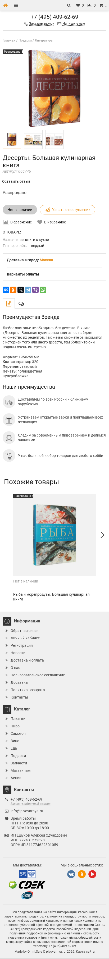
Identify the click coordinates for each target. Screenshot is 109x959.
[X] (20, 290)
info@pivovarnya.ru (27, 811)
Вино (15, 741)
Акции (16, 778)
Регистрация (22, 645)
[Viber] (35, 290)
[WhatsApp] (43, 290)
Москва (46, 260)
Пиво (15, 726)
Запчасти (19, 763)
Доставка (19, 682)
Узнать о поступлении (71, 210)
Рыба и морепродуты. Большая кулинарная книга (51, 596)
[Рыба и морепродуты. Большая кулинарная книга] (54, 535)
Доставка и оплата (27, 660)
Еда (14, 748)
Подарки (18, 756)
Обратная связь (25, 630)
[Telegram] (28, 290)
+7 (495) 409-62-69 (54, 17)
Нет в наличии (19, 210)
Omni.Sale (35, 951)
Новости (18, 653)
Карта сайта (85, 951)
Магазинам (20, 770)
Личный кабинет (25, 638)
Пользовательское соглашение (38, 675)
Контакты (19, 697)
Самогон (18, 733)
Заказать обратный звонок (31, 804)
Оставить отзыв (16, 181)
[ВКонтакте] (6, 290)
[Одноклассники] (13, 290)
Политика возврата (28, 690)
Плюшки (18, 719)
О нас (15, 668)
